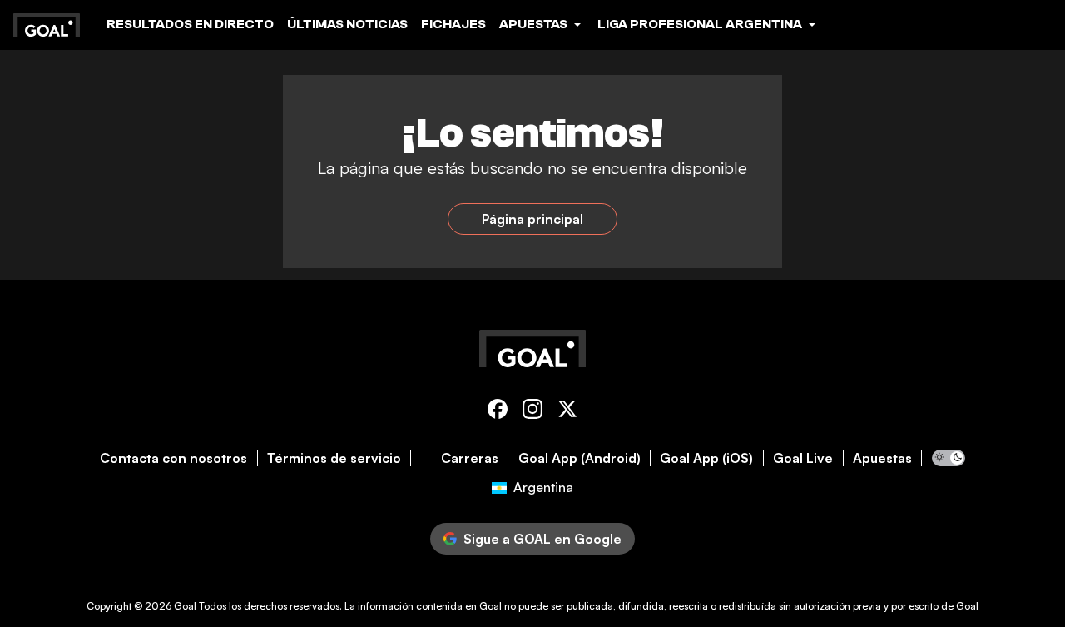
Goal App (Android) (579, 458)
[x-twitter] (567, 412)
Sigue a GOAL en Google (542, 538)
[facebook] (497, 412)
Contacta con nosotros (173, 458)
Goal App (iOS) (706, 458)
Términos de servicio (334, 458)
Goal (185, 606)
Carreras (469, 458)
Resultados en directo (190, 24)
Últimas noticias (347, 24)
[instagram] (532, 412)
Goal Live (803, 458)
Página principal (532, 219)
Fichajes (453, 24)
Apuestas (882, 458)
